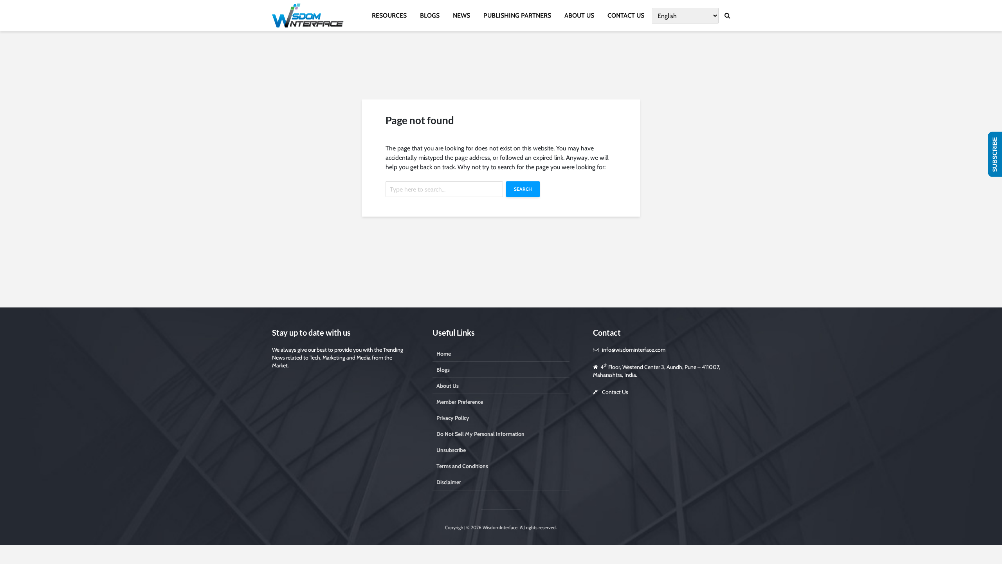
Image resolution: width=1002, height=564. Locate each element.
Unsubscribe (451, 450)
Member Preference (459, 401)
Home (443, 353)
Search (523, 189)
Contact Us (615, 392)
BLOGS (430, 15)
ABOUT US (579, 15)
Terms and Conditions (462, 466)
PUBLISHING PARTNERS (517, 15)
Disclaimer (448, 482)
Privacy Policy (452, 417)
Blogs (443, 369)
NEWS (461, 15)
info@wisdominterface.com (633, 349)
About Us (447, 385)
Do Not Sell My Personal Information (480, 433)
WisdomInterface (499, 527)
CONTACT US (625, 15)
